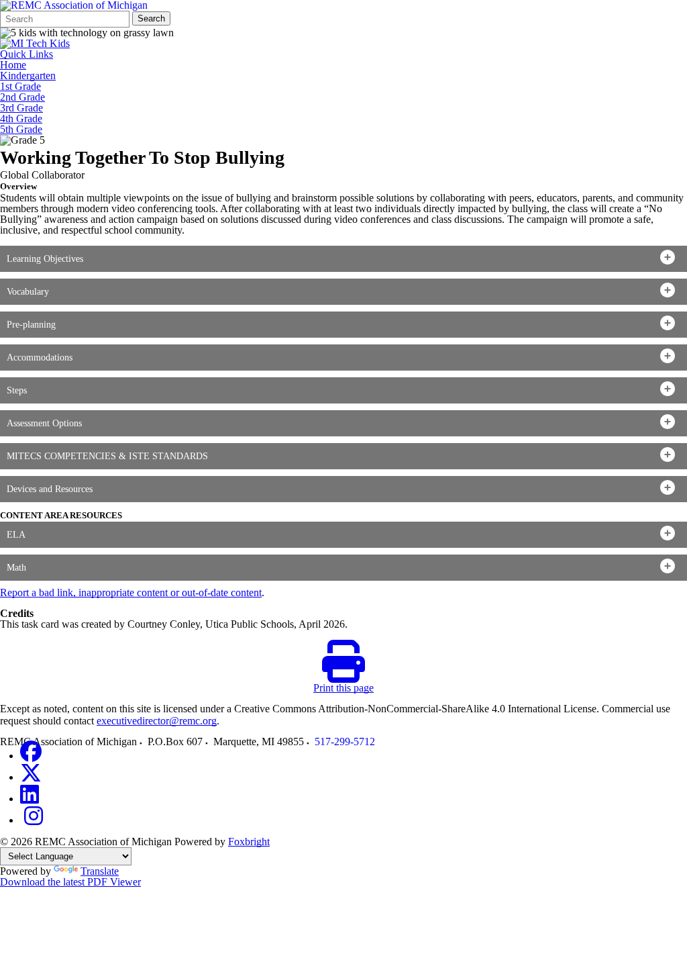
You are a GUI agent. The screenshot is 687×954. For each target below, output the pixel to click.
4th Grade (21, 118)
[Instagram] (33, 820)
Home (13, 65)
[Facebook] (31, 755)
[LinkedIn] (29, 798)
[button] (343, 259)
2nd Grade (22, 97)
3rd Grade (21, 108)
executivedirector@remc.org (157, 720)
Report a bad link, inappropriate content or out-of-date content (131, 592)
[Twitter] (31, 777)
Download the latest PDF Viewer (70, 882)
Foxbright (249, 841)
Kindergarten (28, 75)
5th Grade (21, 129)
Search (151, 18)
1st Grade (20, 86)
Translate (100, 871)
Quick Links (26, 54)
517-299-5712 (345, 741)
